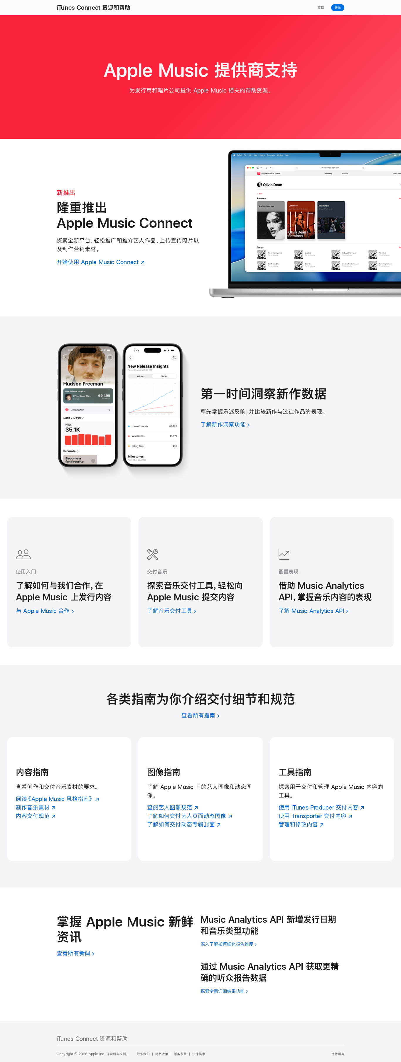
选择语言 (337, 1054)
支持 (321, 7)
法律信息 (198, 1054)
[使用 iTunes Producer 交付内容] (332, 799)
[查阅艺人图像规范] (200, 799)
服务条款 (180, 1054)
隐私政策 (161, 1054)
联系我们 (143, 1054)
